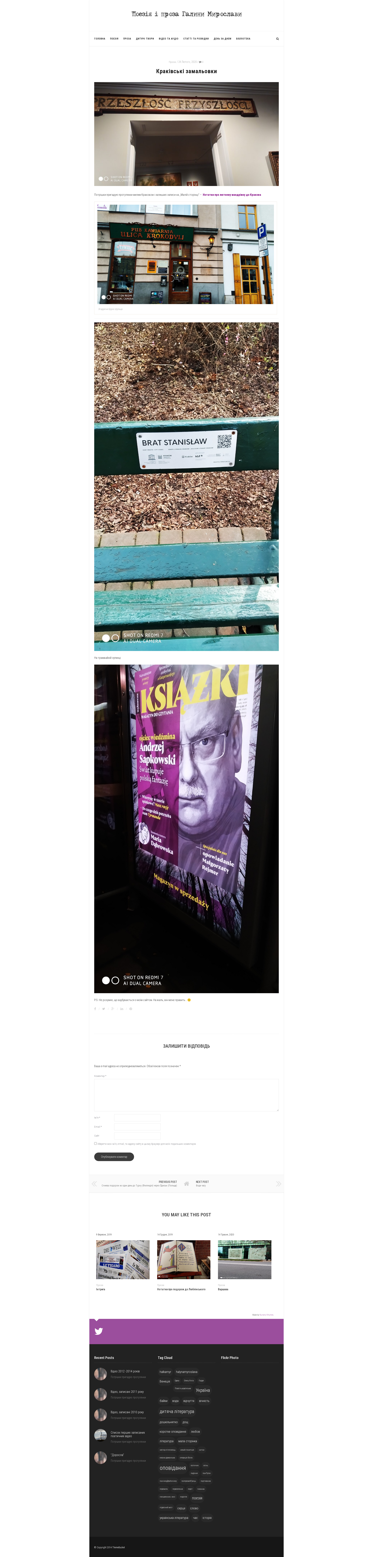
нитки (201, 1450)
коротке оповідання (173, 1431)
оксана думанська (167, 1457)
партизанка (206, 1481)
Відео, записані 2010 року (127, 1412)
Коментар (100, 1076)
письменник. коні (167, 1497)
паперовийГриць (188, 1481)
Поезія (114, 38)
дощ (185, 1422)
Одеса (177, 1380)
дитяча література (177, 1411)
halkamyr (165, 1372)
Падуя (201, 1380)
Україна (203, 1390)
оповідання (173, 1468)
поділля (183, 1497)
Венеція (165, 1381)
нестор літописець (167, 1450)
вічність (204, 1401)
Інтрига (100, 1289)
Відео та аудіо (169, 38)
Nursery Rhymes (266, 1315)
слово (194, 1508)
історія (207, 1518)
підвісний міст (166, 1507)
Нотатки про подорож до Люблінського (181, 1289)
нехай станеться (187, 1450)
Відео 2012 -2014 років (125, 1371)
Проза (127, 38)
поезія (197, 1498)
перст (190, 1489)
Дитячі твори (145, 38)
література (166, 1441)
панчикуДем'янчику (168, 1481)
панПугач (207, 1473)
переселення (178, 1489)
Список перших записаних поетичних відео (128, 1434)
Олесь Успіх (189, 1380)
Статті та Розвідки (196, 38)
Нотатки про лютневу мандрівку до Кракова (232, 194)
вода (175, 1401)
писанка (201, 1489)
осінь (205, 1465)
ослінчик (195, 1465)
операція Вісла (186, 1457)
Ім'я (97, 1117)
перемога (164, 1489)
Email (98, 1126)
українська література (174, 1518)
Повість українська (183, 1388)
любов (195, 1431)
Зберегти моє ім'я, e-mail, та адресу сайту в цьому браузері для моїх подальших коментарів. (146, 1143)
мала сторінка (187, 1441)
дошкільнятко (169, 1422)
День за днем (222, 38)
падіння (194, 1473)
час (195, 1518)
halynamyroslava (186, 1372)
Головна (99, 38)
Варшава (223, 1289)
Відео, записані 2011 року (127, 1392)
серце (181, 1508)
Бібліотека (243, 38)
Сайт (96, 1135)
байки (163, 1401)
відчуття (188, 1401)
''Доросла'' (117, 1455)
